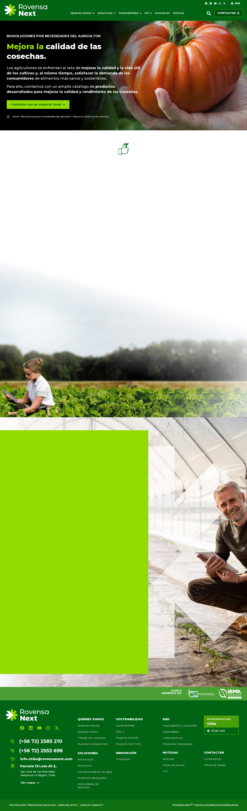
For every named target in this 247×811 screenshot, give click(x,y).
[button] (209, 13)
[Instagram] (220, 3)
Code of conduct (91, 805)
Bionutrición (86, 759)
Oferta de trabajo (215, 765)
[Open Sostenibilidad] (140, 13)
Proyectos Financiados (178, 744)
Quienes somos (91, 719)
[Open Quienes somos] (93, 13)
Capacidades (171, 731)
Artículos (168, 759)
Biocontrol (84, 765)
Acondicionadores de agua (95, 771)
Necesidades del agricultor (88, 785)
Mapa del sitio (67, 805)
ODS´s (120, 731)
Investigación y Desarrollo (180, 725)
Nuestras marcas (88, 725)
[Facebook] (206, 3)
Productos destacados (92, 778)
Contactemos (213, 759)
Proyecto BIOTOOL (128, 744)
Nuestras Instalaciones (93, 744)
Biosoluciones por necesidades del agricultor (54, 36)
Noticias (170, 752)
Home (15, 116)
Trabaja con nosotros (91, 738)
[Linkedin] (211, 3)
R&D (166, 719)
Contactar (214, 752)
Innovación (126, 753)
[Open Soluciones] (114, 13)
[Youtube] (215, 3)
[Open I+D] (151, 13)
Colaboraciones (173, 738)
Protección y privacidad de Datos (32, 805)
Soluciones (88, 753)
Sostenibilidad (129, 719)
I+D (165, 771)
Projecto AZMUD (127, 738)
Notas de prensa (173, 765)
